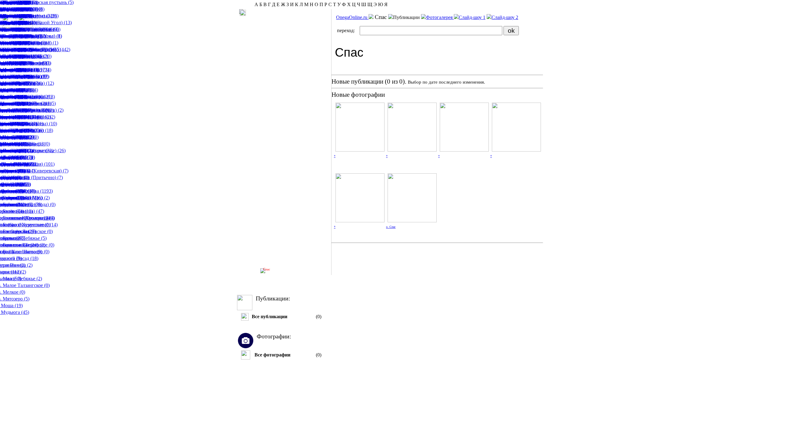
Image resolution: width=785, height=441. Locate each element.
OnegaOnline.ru (352, 17)
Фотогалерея (440, 17)
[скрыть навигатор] (243, 13)
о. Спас (391, 226)
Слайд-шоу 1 (472, 17)
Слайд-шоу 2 (505, 17)
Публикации (407, 17)
